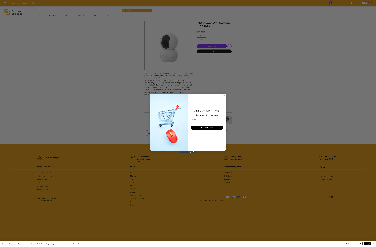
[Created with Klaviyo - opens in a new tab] (188, 152)
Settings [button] (348, 244)
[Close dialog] (224, 96)
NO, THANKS (207, 133)
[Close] (373, 243)
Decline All (357, 244)
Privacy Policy (77, 244)
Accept (367, 244)
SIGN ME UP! (207, 128)
